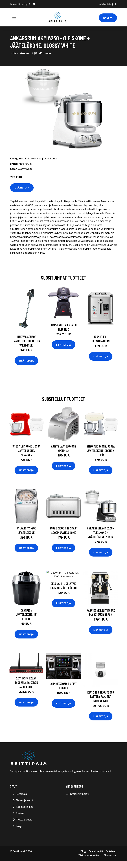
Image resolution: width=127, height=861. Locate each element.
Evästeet (111, 851)
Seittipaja (21, 794)
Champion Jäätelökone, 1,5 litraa (26, 614)
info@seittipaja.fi (107, 4)
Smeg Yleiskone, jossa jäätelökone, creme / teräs (101, 450)
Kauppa (107, 17)
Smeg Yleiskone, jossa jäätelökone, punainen (26, 450)
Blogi (19, 826)
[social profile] (34, 4)
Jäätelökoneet (42, 53)
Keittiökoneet (22, 53)
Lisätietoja (22, 187)
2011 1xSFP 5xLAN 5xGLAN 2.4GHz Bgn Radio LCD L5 (26, 682)
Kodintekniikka (24, 806)
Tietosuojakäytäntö (89, 855)
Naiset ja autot (24, 800)
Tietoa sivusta (24, 819)
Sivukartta (110, 855)
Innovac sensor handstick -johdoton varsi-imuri (26, 341)
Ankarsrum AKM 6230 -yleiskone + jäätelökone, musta (100, 532)
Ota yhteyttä (96, 851)
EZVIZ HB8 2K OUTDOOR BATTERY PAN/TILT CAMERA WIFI (100, 696)
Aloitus (20, 813)
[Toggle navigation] (14, 17)
